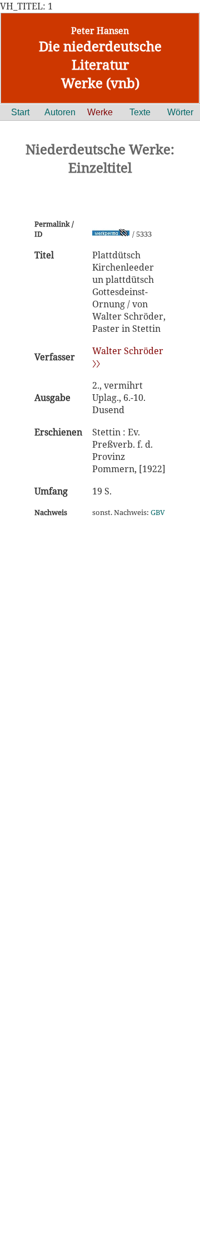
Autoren (60, 112)
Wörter (180, 112)
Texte (140, 112)
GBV (158, 512)
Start (20, 112)
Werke (100, 112)
